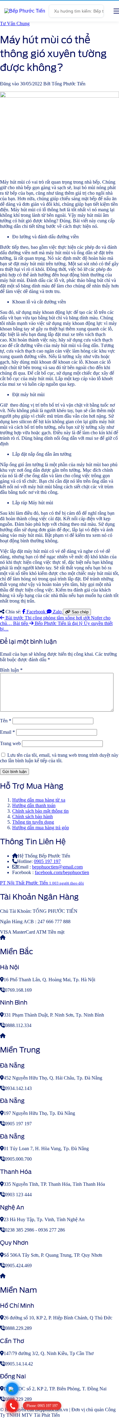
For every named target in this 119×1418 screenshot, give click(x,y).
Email (7, 732)
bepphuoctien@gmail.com (57, 866)
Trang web (10, 743)
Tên (5, 720)
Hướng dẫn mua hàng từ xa (38, 800)
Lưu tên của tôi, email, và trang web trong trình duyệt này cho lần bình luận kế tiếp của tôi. (59, 757)
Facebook (36, 611)
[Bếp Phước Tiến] (24, 11)
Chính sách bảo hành (32, 816)
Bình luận (11, 670)
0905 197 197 (47, 861)
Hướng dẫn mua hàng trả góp (40, 827)
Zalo (57, 611)
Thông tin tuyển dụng (33, 822)
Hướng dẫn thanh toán (34, 805)
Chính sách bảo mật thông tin (40, 811)
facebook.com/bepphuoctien (62, 872)
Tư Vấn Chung (15, 23)
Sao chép (79, 612)
